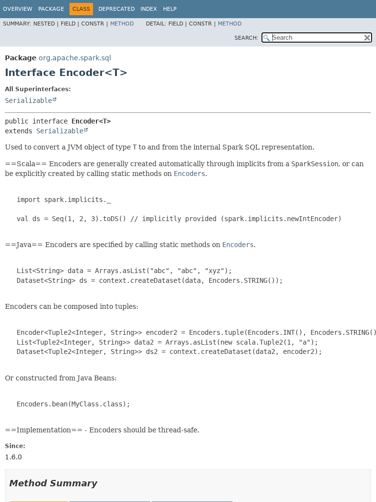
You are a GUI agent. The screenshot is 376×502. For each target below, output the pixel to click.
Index (149, 9)
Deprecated (116, 9)
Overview (17, 9)
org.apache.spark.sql (75, 58)
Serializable (28, 100)
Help (170, 9)
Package (51, 9)
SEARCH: (246, 38)
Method (122, 24)
